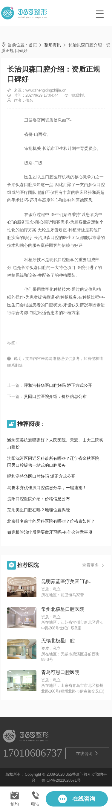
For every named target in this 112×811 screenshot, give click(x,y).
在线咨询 (87, 753)
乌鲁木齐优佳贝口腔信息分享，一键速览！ (47, 487)
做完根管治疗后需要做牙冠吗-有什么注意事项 (49, 532)
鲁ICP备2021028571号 (61, 780)
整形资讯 (52, 44)
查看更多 (93, 565)
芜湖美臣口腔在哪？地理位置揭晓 (38, 509)
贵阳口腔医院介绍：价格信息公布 (55, 396)
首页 (33, 44)
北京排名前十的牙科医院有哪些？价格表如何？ (51, 521)
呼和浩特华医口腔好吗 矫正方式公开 (58, 385)
